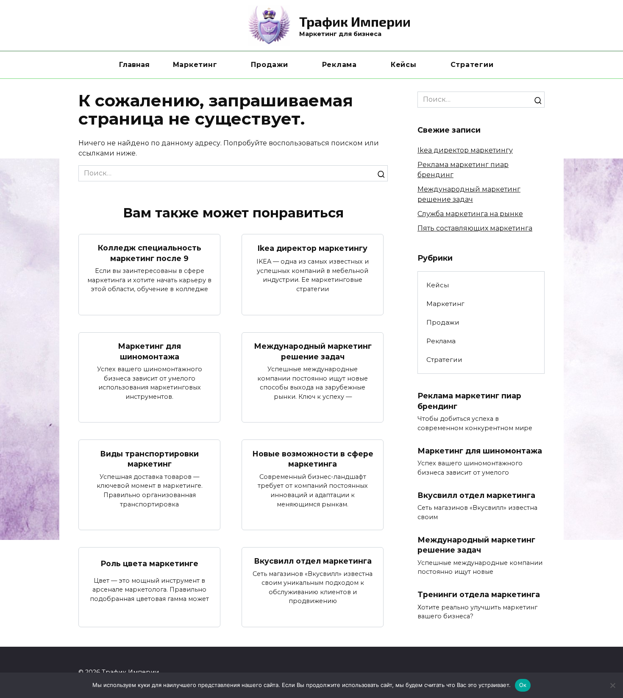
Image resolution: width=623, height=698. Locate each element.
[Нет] (612, 685)
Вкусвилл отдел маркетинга (313, 560)
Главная (134, 65)
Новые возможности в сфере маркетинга (312, 458)
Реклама (339, 65)
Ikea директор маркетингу (312, 248)
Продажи (269, 65)
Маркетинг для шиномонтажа (149, 351)
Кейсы (404, 65)
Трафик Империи (355, 21)
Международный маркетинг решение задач (313, 351)
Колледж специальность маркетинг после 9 (149, 253)
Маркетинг (195, 65)
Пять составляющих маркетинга (474, 228)
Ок (523, 684)
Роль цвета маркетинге (149, 563)
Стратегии (472, 65)
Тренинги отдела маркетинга (478, 594)
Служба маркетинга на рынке (470, 214)
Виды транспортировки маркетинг (149, 458)
